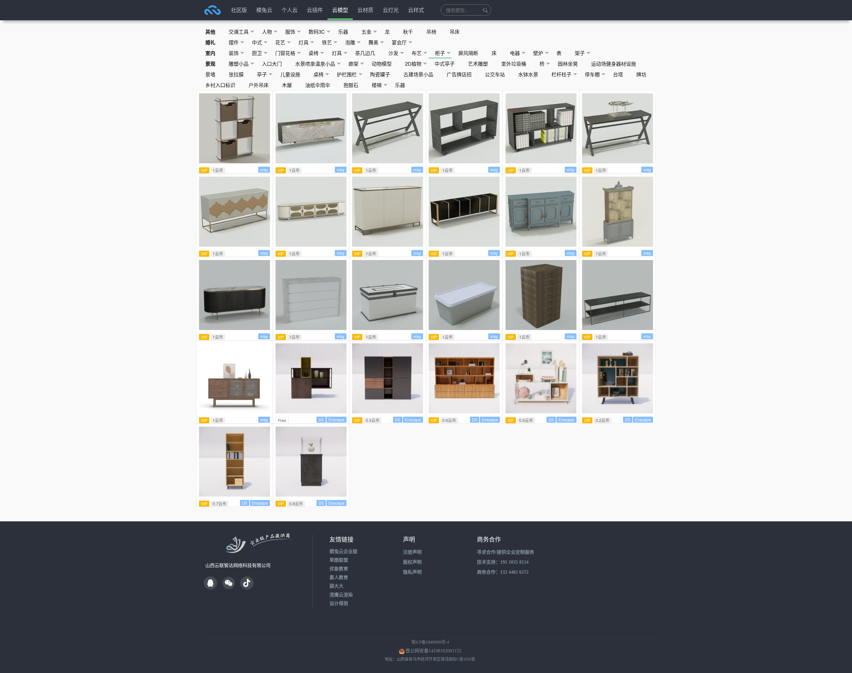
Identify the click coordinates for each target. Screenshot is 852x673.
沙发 (393, 52)
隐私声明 (412, 572)
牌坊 (641, 74)
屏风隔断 (468, 52)
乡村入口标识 (220, 84)
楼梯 (377, 84)
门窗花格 (285, 52)
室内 (210, 53)
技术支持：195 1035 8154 (503, 562)
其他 (210, 31)
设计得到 (338, 603)
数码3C (317, 31)
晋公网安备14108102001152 (433, 650)
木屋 (287, 84)
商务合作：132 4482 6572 (503, 572)
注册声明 (412, 552)
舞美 (373, 42)
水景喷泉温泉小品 (315, 63)
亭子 (262, 74)
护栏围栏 (347, 74)
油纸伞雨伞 (317, 84)
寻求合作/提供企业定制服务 (505, 552)
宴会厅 (399, 42)
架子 (580, 52)
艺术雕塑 (478, 63)
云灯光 (391, 10)
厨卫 (257, 52)
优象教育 (338, 568)
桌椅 (314, 52)
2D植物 (413, 63)
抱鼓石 (350, 84)
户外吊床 (259, 84)
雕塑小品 (239, 63)
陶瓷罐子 (380, 74)
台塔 (618, 74)
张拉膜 (236, 74)
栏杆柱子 (561, 74)
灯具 (304, 42)
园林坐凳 (568, 63)
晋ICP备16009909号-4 (430, 642)
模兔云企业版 (343, 551)
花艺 (280, 42)
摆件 (234, 42)
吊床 (455, 31)
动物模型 (382, 63)
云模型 (340, 10)
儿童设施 (290, 74)
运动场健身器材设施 (613, 63)
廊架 (353, 63)
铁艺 (327, 42)
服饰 (290, 31)
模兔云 (264, 10)
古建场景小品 (418, 74)
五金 (366, 31)
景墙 (210, 74)
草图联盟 (338, 560)
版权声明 (412, 562)
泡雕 (350, 42)
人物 (267, 31)
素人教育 (338, 577)
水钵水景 (528, 74)
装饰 (234, 52)
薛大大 (336, 586)
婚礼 (210, 42)
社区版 (239, 10)
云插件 (315, 10)
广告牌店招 (459, 74)
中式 (257, 42)
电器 (515, 52)
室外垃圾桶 (513, 63)
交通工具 (239, 31)
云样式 (416, 10)
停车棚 (592, 74)
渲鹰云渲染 (341, 594)
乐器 (343, 31)
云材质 (365, 10)
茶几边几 (365, 52)
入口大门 (272, 63)
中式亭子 (445, 63)
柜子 (440, 52)
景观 (210, 63)
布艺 (417, 52)
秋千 (408, 31)
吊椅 (431, 31)
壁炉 (538, 52)
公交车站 (495, 74)
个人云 (290, 10)
